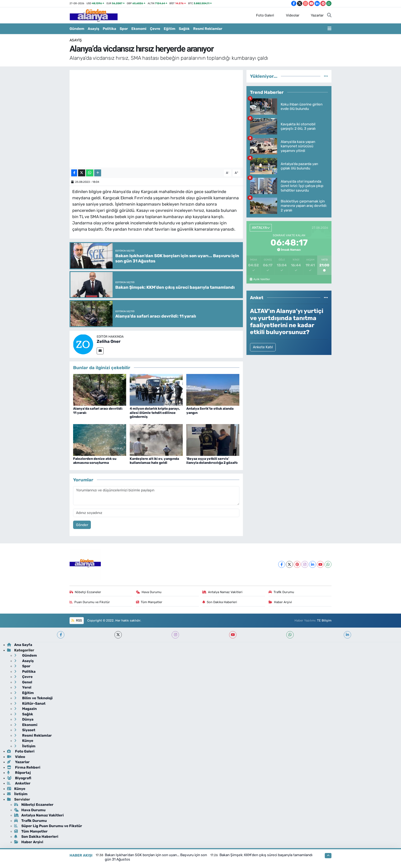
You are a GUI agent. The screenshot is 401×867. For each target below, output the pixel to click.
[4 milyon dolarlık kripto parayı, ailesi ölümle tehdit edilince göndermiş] (156, 389)
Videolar (292, 15)
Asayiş (93, 29)
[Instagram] (304, 564)
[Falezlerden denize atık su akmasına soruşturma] (99, 439)
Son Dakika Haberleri (222, 602)
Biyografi (22, 778)
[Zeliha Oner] (83, 344)
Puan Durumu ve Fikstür (92, 602)
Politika (109, 29)
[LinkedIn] (312, 564)
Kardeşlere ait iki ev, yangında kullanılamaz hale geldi (154, 461)
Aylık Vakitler (261, 279)
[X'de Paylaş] (81, 172)
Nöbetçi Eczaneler (88, 592)
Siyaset (28, 730)
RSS (78, 620)
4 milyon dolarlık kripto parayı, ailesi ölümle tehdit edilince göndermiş (155, 412)
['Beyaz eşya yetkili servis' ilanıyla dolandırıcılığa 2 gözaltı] (212, 439)
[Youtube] (320, 564)
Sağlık (184, 29)
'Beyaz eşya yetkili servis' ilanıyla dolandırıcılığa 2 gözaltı (212, 461)
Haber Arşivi (283, 602)
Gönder (82, 525)
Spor (124, 29)
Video (19, 757)
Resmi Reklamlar (207, 29)
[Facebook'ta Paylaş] (74, 172)
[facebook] (60, 634)
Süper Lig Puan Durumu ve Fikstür (51, 826)
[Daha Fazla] (97, 172)
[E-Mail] (100, 350)
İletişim (28, 746)
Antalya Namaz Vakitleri (225, 592)
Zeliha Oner (109, 341)
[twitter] (118, 634)
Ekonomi (138, 29)
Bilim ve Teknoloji (37, 698)
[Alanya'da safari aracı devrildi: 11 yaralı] (99, 389)
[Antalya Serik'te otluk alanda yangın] (212, 389)
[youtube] (232, 634)
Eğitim (169, 29)
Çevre (155, 29)
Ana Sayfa (23, 645)
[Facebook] (281, 564)
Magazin (29, 709)
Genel (26, 682)
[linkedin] (347, 634)
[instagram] (175, 634)
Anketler (22, 783)
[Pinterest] (297, 564)
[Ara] (329, 15)
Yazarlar (317, 15)
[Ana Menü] (329, 29)
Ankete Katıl (263, 347)
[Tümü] (326, 76)
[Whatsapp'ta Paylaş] (89, 172)
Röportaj (22, 772)
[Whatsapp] (328, 564)
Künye (27, 741)
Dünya (27, 719)
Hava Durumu (151, 592)
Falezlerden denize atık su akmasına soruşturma (94, 461)
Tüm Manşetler (151, 602)
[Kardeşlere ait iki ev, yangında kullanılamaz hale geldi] (156, 439)
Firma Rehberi (27, 767)
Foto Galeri (265, 15)
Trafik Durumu (284, 592)
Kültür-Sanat (33, 703)
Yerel (26, 687)
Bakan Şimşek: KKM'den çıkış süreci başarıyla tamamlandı (266, 855)
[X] (289, 564)
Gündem (77, 29)
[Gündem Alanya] (94, 15)
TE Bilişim (324, 620)
